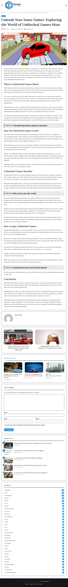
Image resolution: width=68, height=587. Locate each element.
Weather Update (9, 508)
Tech (8, 12)
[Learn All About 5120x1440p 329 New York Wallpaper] (8, 453)
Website (37, 418)
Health (6, 522)
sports (44, 249)
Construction (8, 569)
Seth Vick (18, 315)
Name (6, 412)
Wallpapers (8, 490)
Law (6, 527)
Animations (8, 543)
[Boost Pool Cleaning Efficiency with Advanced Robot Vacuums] (34, 367)
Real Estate (8, 538)
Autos (6, 530)
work (54, 75)
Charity (7, 556)
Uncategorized (9, 532)
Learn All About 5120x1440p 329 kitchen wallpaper (28, 458)
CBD (6, 548)
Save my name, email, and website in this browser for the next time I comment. (25, 425)
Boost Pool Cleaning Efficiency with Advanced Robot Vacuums (33, 375)
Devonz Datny (45, 581)
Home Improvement (10, 540)
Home (4, 12)
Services (7, 511)
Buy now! (40, 584)
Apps (6, 519)
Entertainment (9, 516)
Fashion (7, 561)
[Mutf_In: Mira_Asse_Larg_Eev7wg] (55, 367)
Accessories (8, 551)
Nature (7, 553)
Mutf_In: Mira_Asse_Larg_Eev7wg (53, 375)
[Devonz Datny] (13, 5)
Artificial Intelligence (10, 572)
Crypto (7, 545)
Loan (6, 524)
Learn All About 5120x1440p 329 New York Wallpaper (29, 450)
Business (7, 514)
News (6, 500)
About (31, 584)
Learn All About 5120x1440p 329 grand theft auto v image (30, 465)
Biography (7, 535)
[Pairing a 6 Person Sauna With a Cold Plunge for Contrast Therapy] (13, 367)
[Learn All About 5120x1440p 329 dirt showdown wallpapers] (8, 475)
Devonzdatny (8, 495)
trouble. (38, 141)
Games (6, 506)
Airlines (7, 567)
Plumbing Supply (9, 564)
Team (35, 584)
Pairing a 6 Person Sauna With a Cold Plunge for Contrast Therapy (13, 375)
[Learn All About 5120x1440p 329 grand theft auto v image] (8, 468)
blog (6, 492)
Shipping (7, 559)
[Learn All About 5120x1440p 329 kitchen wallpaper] (8, 460)
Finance (7, 498)
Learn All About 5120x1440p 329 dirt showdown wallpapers (30, 472)
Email (5, 418)
